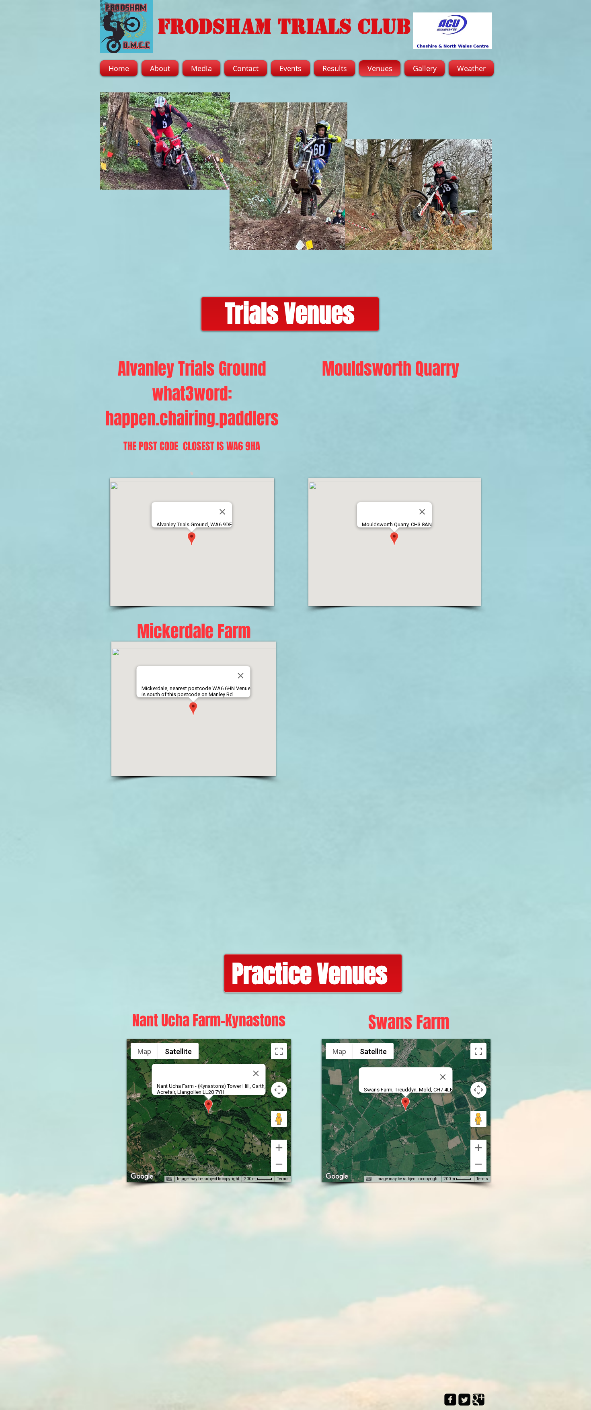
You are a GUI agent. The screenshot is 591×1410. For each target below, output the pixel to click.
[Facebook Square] (450, 1400)
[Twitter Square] (464, 1400)
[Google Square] (478, 1400)
